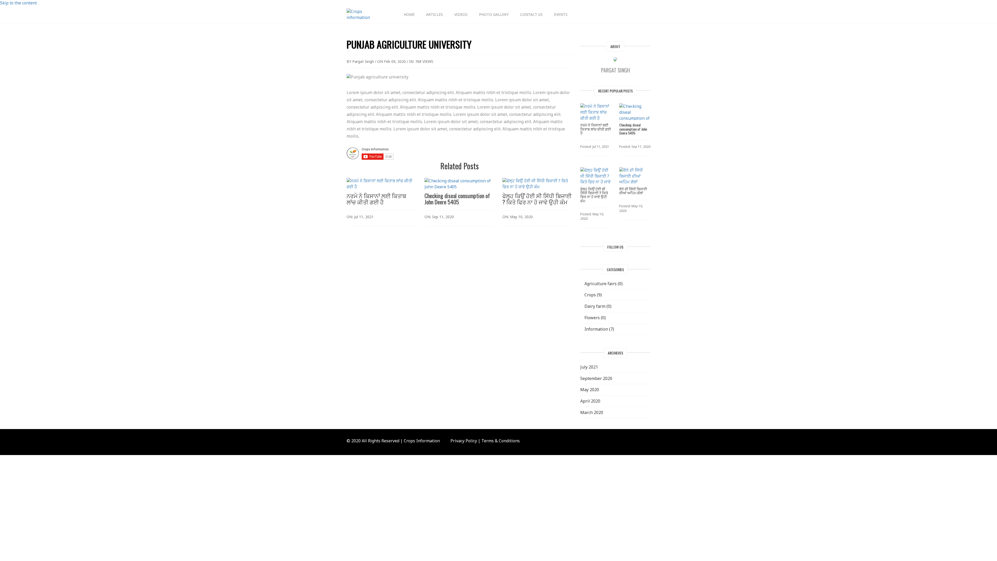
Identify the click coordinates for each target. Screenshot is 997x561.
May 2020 (589, 389)
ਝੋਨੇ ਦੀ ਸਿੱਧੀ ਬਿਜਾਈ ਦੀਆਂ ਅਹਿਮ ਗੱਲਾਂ (633, 190)
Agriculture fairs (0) (603, 283)
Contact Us (531, 14)
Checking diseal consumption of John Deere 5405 (457, 198)
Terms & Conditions (500, 441)
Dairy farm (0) (597, 306)
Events (561, 14)
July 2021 (589, 367)
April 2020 (590, 401)
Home (409, 14)
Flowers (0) (594, 317)
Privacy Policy (463, 441)
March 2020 (591, 412)
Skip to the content (18, 3)
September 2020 (596, 378)
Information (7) (598, 329)
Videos (461, 14)
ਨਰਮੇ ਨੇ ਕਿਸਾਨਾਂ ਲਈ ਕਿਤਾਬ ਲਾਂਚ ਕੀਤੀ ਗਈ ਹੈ (376, 198)
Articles (434, 14)
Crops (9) (592, 295)
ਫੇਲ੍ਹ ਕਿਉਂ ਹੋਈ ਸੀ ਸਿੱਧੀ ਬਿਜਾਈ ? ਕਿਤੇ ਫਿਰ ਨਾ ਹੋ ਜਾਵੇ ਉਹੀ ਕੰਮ (536, 198)
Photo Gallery (494, 14)
